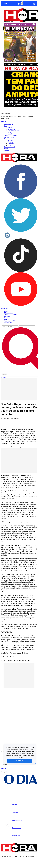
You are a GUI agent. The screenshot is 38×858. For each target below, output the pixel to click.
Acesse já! (3, 121)
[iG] (20, 5)
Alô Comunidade (9, 137)
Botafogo (10, 140)
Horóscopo (7, 316)
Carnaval (6, 150)
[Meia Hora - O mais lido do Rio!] (19, 162)
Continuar (19, 761)
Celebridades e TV (9, 147)
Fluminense (11, 143)
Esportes (6, 139)
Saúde (9, 132)
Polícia (10, 127)
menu (5, 3)
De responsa (11, 129)
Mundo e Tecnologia (13, 130)
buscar (4, 374)
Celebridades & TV (9, 321)
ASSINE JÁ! (4, 308)
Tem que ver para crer (10, 135)
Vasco (9, 145)
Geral (5, 126)
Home (6, 148)
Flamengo (10, 142)
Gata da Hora (8, 322)
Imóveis (10, 134)
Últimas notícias (8, 124)
